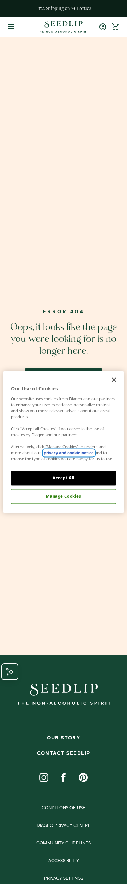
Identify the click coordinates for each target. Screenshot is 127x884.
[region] (63, 442)
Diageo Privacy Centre (64, 826)
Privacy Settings (63, 879)
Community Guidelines (63, 843)
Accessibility (63, 861)
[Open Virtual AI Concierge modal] (9, 671)
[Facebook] (63, 777)
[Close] (114, 379)
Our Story (63, 737)
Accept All (63, 478)
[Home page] (63, 27)
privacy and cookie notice (69, 453)
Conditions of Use (63, 808)
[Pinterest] (83, 777)
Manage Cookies (63, 496)
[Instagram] (43, 777)
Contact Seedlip (63, 753)
